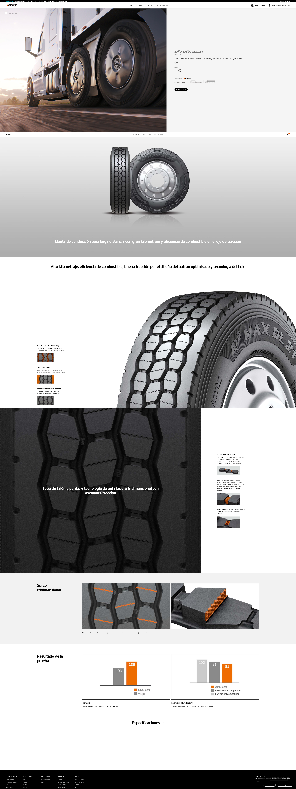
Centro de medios (79, 782)
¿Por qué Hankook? (162, 5)
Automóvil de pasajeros (20, 1)
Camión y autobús (42, 1)
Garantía (60, 779)
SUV (28, 1)
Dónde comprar (180, 89)
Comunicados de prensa (62, 1)
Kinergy (25, 787)
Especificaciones (158, 134)
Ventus (25, 782)
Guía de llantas (61, 787)
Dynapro (25, 784)
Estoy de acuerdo (269, 785)
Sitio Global (287, 1)
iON (24, 779)
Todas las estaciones (45, 779)
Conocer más (257, 781)
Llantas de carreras (51, 1)
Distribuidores (140, 5)
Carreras (77, 784)
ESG (76, 787)
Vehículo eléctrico (9, 1)
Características (147, 134)
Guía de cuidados (62, 784)
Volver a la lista (12, 13)
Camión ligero (33, 1)
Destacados (136, 134)
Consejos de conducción (63, 782)
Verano (42, 782)
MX (281, 1)
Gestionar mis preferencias (285, 785)
